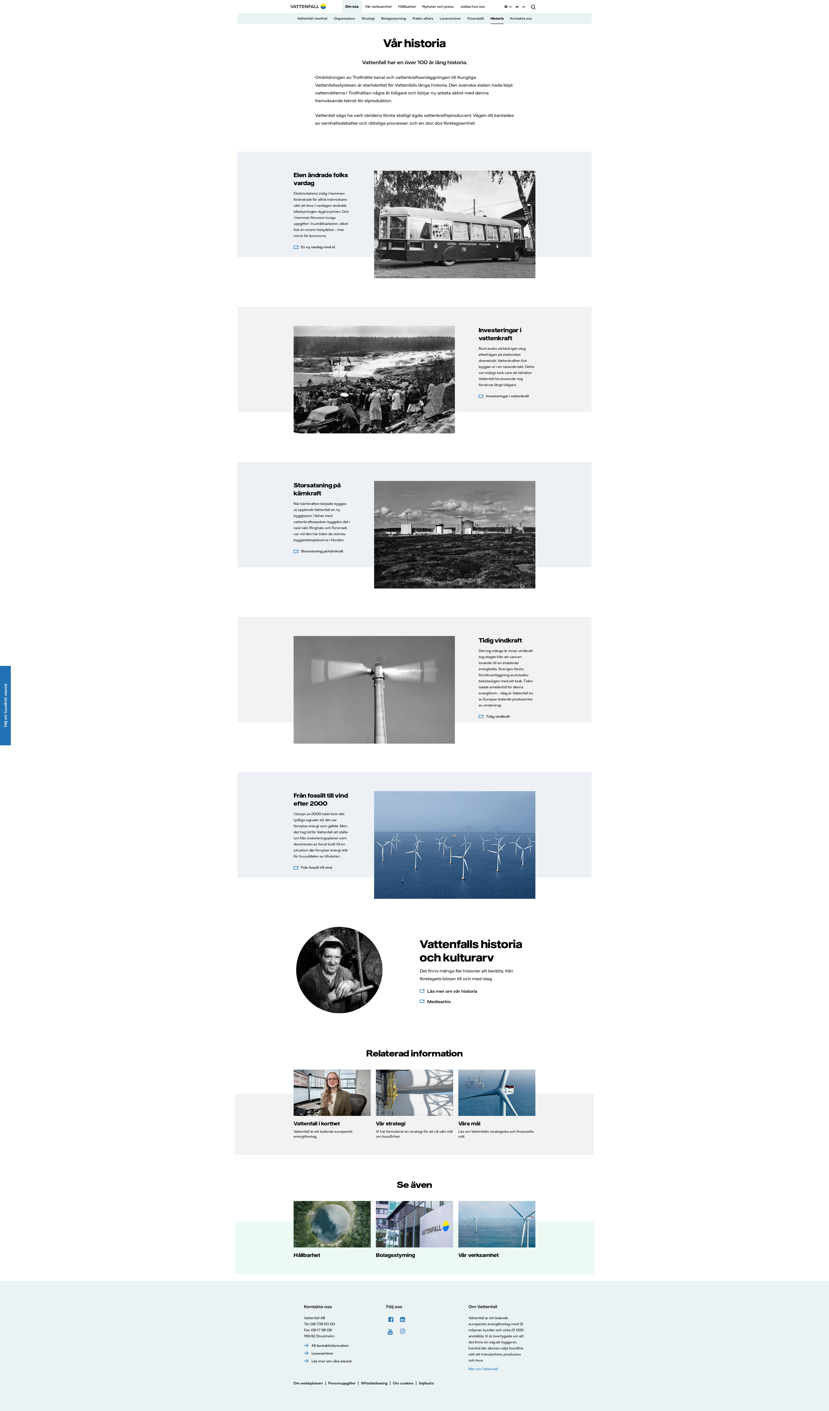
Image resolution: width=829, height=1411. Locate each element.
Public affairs (423, 18)
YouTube (391, 1331)
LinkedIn (402, 1319)
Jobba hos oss (472, 6)
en (510, 6)
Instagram (402, 1331)
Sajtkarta (426, 1383)
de (523, 6)
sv (517, 6)
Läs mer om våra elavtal (331, 1361)
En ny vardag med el (318, 247)
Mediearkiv (439, 1001)
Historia (497, 18)
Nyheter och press (438, 6)
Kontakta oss (521, 18)
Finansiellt (475, 18)
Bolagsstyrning (393, 18)
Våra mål (469, 1123)
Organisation (344, 18)
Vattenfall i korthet (312, 18)
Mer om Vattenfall (483, 1369)
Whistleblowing (374, 1383)
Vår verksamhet (378, 6)
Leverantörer (450, 18)
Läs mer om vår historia (452, 991)
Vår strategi (390, 1123)
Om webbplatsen (308, 1383)
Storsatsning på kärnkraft (322, 551)
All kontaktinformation (330, 1345)
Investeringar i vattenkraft (507, 396)
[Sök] (533, 6)
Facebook (391, 1319)
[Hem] (308, 6)
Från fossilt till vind (316, 867)
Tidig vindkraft (498, 716)
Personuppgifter (342, 1383)
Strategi (368, 18)
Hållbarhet (407, 6)
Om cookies (403, 1383)
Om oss (352, 6)
